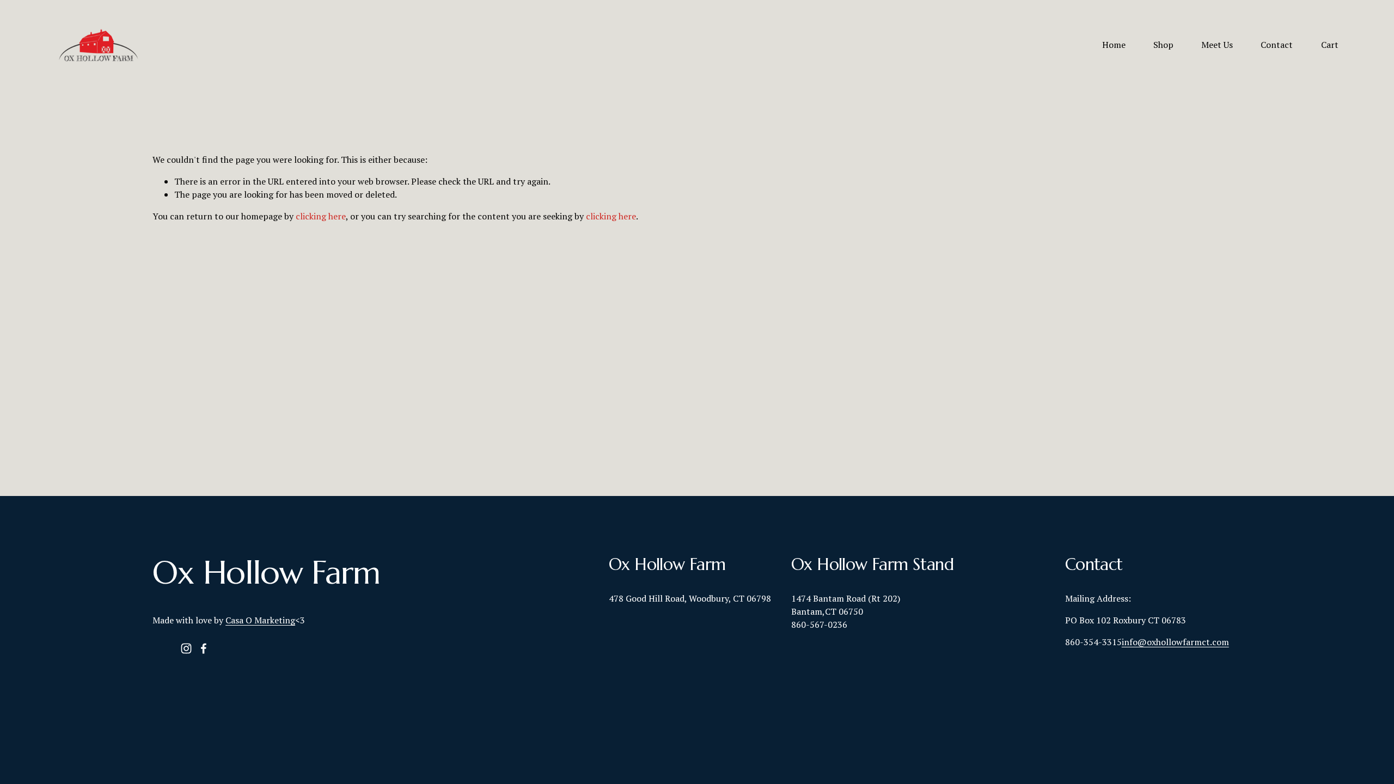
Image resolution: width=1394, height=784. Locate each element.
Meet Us (1217, 45)
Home (1114, 45)
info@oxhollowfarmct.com (1175, 642)
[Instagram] (186, 648)
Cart (1329, 45)
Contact (1277, 45)
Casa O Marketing (260, 620)
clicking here (321, 216)
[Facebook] (203, 648)
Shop (1163, 45)
